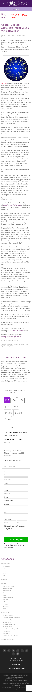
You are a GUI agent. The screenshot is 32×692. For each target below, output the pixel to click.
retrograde (10, 346)
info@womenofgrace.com (16, 668)
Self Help (5, 599)
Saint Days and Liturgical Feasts (12, 629)
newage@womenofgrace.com (11, 337)
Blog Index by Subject (9, 586)
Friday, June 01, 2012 (14, 35)
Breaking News (5, 564)
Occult (16, 340)
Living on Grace (7, 622)
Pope (4, 573)
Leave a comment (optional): (13, 439)
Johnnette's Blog (7, 620)
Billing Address (9, 466)
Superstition (6, 606)
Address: (6, 504)
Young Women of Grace (8, 639)
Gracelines (4, 579)
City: (5, 512)
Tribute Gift (8, 427)
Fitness (6, 602)
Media (4, 571)
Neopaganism (7, 593)
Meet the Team (7, 626)
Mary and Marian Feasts (10, 624)
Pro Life (5, 575)
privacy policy (18, 545)
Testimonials (6, 631)
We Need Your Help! (19, 16)
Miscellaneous (7, 591)
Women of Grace (6, 612)
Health (6, 604)
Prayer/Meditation (8, 597)
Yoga (4, 608)
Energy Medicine (7, 588)
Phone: (6, 490)
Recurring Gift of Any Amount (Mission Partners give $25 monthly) (15, 453)
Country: (6, 497)
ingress (3, 346)
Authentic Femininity (8, 615)
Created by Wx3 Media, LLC (8, 688)
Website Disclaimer (21, 688)
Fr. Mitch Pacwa (23, 344)
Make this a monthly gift (13, 460)
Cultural (5, 569)
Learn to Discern (18, 331)
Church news (6, 566)
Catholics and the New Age (12, 205)
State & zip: (7, 519)
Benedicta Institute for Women (11, 618)
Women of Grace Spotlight (10, 635)
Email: (6, 483)
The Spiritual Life (7, 633)
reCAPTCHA (7, 545)
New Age (10, 340)
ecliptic (16, 344)
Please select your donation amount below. (14, 391)
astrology (9, 344)
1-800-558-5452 (16, 664)
